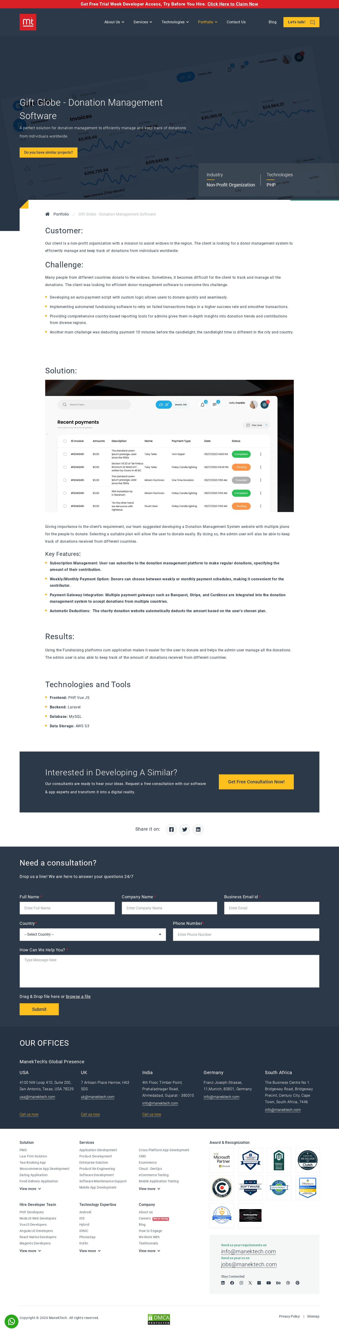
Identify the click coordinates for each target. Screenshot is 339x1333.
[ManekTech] (28, 22)
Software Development (96, 1175)
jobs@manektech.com (249, 1264)
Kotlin (83, 1243)
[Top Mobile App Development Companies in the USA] (250, 1215)
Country (28, 923)
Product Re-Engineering (97, 1169)
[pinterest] (297, 1283)
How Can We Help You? (44, 949)
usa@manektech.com (37, 1097)
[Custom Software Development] (307, 1188)
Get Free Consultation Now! (256, 782)
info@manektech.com (160, 1103)
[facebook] (232, 1283)
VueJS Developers (33, 1224)
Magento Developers (35, 1243)
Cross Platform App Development (164, 1150)
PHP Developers (32, 1212)
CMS (142, 1156)
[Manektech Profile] (222, 1215)
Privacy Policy (289, 1316)
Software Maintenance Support (103, 1181)
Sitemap (313, 1316)
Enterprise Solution (93, 1162)
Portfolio (205, 22)
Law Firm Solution (33, 1156)
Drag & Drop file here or (55, 996)
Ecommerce (148, 1162)
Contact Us (236, 22)
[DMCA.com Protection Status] (158, 1319)
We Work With (149, 1237)
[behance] (278, 1283)
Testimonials (148, 1243)
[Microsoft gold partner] (222, 1160)
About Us (146, 1212)
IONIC (83, 1231)
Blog (273, 22)
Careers (153, 1218)
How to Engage (150, 1231)
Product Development (95, 1156)
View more (28, 1189)
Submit (39, 1009)
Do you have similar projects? (48, 152)
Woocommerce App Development (44, 1169)
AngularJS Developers (36, 1231)
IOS (82, 1218)
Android (85, 1212)
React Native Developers (38, 1237)
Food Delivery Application (39, 1181)
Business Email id (242, 896)
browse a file (78, 996)
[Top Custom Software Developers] (250, 1160)
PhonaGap (87, 1237)
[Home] (47, 214)
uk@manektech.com (97, 1097)
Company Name (139, 896)
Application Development (98, 1150)
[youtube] (268, 1283)
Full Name (31, 896)
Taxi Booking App (33, 1162)
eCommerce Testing (154, 1175)
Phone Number (188, 923)
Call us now (29, 1114)
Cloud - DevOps (150, 1169)
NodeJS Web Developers (38, 1218)
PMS (23, 1150)
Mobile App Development (98, 1187)
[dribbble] (288, 1283)
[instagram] (241, 1283)
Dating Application (34, 1175)
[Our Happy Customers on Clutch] (307, 1160)
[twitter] (250, 1283)
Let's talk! (297, 22)
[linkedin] (223, 1283)
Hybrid (84, 1224)
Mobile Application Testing (159, 1181)
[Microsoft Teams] (259, 1283)
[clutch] (222, 1188)
